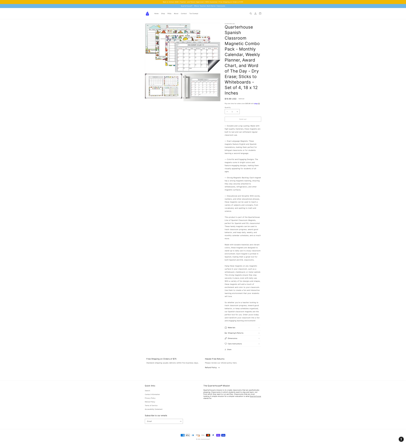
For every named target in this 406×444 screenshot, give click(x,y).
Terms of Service (151, 405)
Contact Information (152, 394)
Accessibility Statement (154, 409)
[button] (250, 13)
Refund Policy (211, 367)
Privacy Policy (150, 398)
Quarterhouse (255, 396)
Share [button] (229, 349)
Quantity (228, 107)
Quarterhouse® (205, 439)
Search (147, 390)
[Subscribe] (180, 421)
